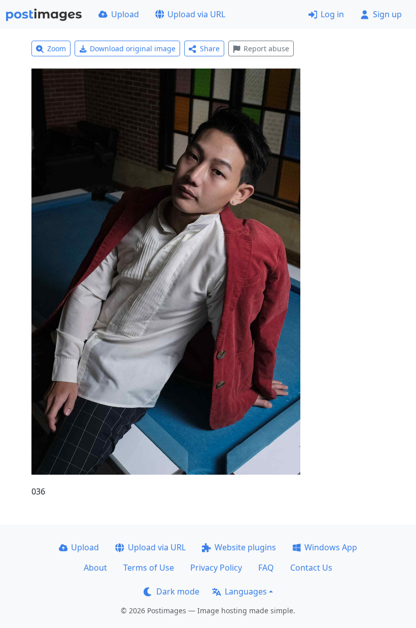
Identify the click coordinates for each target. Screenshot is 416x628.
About (95, 567)
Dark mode (177, 591)
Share (210, 48)
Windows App (330, 547)
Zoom (56, 48)
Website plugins (245, 547)
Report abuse (266, 48)
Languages (246, 591)
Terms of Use (148, 567)
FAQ (266, 567)
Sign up (387, 14)
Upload (125, 14)
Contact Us (311, 567)
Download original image (133, 48)
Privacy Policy (216, 567)
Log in (332, 14)
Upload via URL (196, 14)
